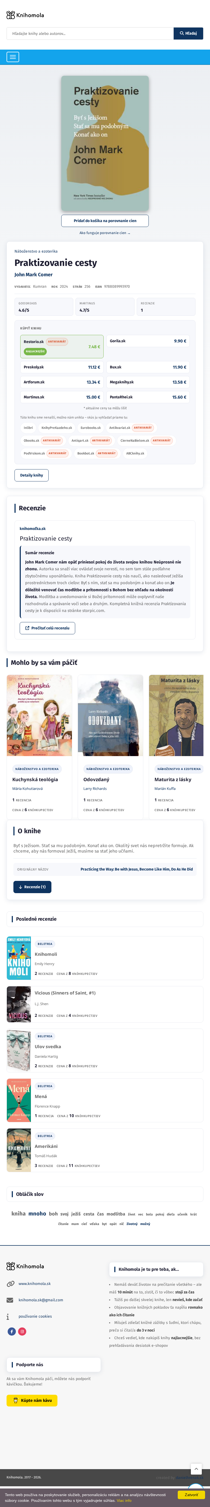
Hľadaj (191, 33)
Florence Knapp (47, 1106)
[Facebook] (12, 1331)
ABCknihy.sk (135, 453)
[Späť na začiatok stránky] (196, 1469)
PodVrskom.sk (45, 453)
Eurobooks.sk (91, 428)
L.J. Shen (41, 1003)
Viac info (124, 1500)
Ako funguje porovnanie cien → (105, 233)
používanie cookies (35, 1316)
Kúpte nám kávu (36, 1400)
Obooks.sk (42, 440)
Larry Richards (95, 788)
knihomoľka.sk (33, 528)
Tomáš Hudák (46, 1155)
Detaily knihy (31, 475)
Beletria (45, 944)
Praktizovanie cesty (46, 538)
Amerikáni (46, 1146)
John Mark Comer (33, 275)
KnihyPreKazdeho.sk (57, 428)
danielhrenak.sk (189, 1477)
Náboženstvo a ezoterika (36, 251)
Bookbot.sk (96, 453)
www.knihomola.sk (35, 1283)
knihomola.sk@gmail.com (41, 1300)
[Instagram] (22, 1331)
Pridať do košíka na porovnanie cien (105, 221)
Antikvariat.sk (130, 428)
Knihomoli (46, 954)
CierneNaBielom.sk (146, 440)
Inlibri (28, 428)
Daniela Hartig (46, 1056)
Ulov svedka (48, 1047)
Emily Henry (44, 963)
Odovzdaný (96, 779)
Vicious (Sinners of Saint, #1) (65, 993)
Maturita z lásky (172, 779)
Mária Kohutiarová (27, 788)
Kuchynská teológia (35, 779)
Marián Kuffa (165, 788)
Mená (41, 1096)
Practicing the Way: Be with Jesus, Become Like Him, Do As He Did (137, 869)
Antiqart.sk (91, 440)
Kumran (39, 286)
